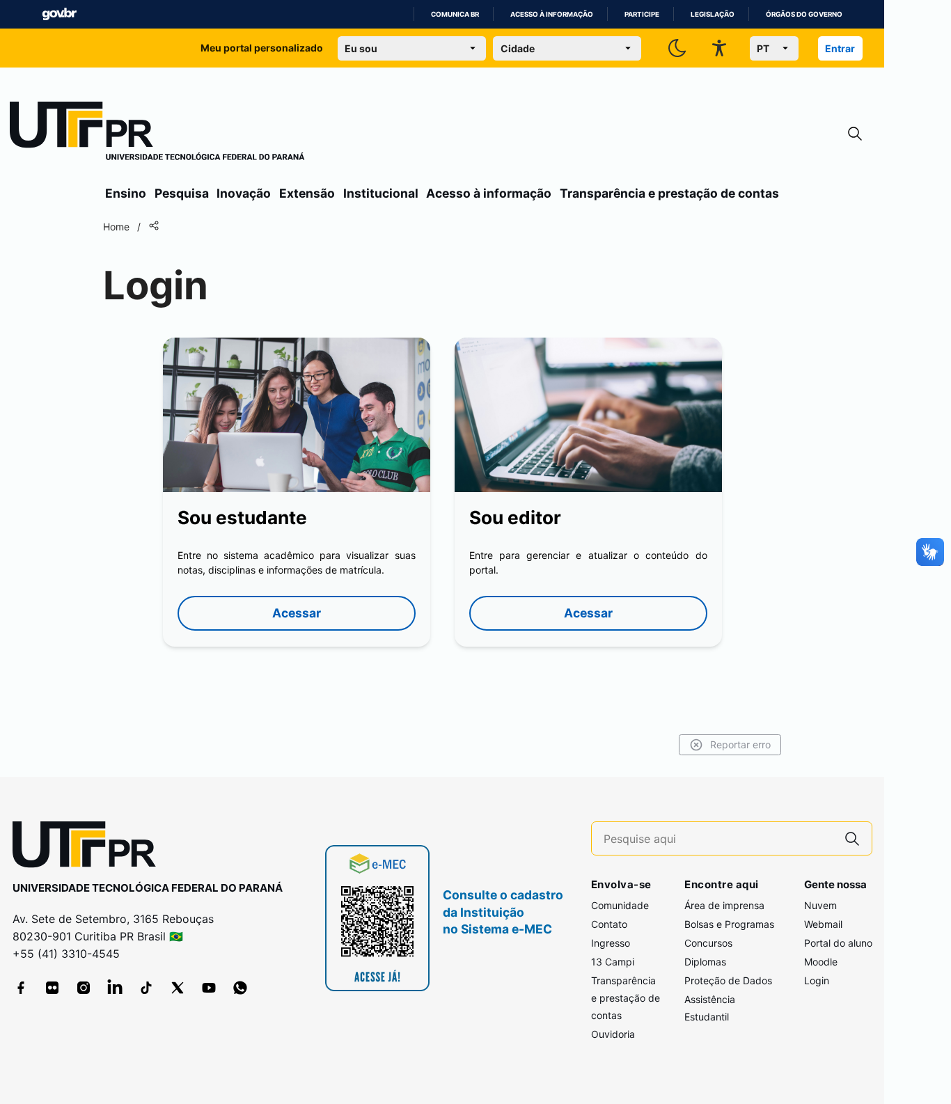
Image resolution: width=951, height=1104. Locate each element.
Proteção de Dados (728, 980)
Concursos (708, 943)
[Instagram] (83, 987)
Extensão (307, 193)
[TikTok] (146, 987)
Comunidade (620, 905)
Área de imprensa (724, 905)
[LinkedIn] (115, 987)
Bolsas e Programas (729, 924)
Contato (609, 924)
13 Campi (612, 962)
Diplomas (705, 962)
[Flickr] (52, 987)
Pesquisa (182, 193)
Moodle (821, 962)
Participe (641, 14)
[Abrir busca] (854, 134)
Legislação (712, 14)
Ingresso (610, 943)
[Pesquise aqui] (852, 838)
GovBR (59, 14)
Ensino (125, 193)
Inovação (244, 193)
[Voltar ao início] (89, 847)
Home (116, 226)
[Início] (157, 134)
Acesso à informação (551, 14)
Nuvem (820, 905)
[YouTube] (209, 987)
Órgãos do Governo (804, 14)
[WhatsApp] (240, 987)
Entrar (840, 48)
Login (816, 980)
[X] (177, 987)
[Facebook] (21, 987)
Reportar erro (740, 744)
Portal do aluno (838, 943)
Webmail (823, 924)
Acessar (296, 613)
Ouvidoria (613, 1034)
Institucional (380, 193)
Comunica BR (455, 14)
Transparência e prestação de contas (669, 193)
